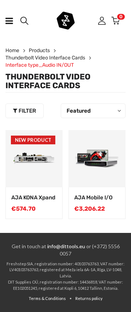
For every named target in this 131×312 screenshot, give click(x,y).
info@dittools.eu (66, 246)
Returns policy (89, 298)
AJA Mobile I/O (93, 197)
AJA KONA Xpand (33, 197)
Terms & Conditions (47, 298)
